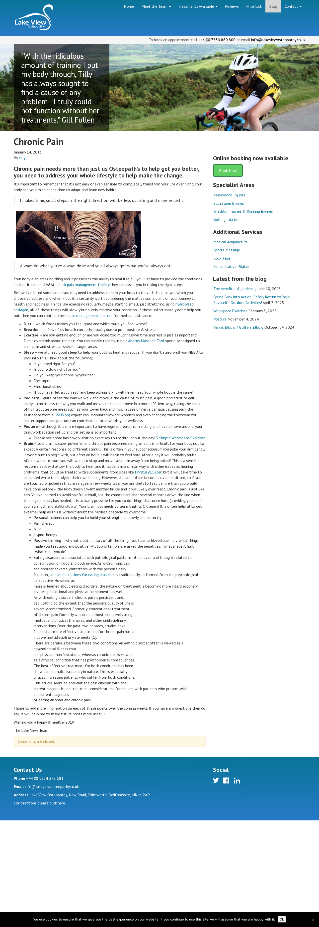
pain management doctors (90, 315)
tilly (22, 157)
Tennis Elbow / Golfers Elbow (238, 327)
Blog (273, 6)
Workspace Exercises (230, 310)
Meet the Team (155, 6)
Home (129, 6)
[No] (312, 919)
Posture (220, 318)
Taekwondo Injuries (229, 194)
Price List (254, 6)
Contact (292, 6)
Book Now (228, 170)
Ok (282, 919)
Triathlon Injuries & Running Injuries (243, 211)
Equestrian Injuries (228, 203)
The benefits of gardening (234, 288)
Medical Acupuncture (230, 241)
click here (57, 802)
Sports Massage (226, 249)
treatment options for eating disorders (82, 574)
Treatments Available (196, 6)
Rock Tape (221, 258)
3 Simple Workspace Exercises (181, 437)
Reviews (232, 6)
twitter (216, 781)
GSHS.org (62, 414)
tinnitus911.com (148, 471)
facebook (227, 781)
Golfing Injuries (226, 219)
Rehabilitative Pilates (231, 266)
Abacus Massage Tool (146, 340)
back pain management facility (84, 284)
